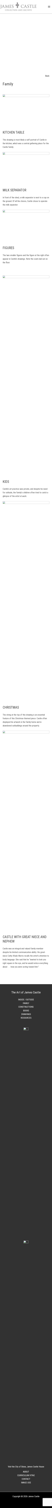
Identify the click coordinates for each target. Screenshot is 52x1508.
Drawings (26, 1014)
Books (26, 1010)
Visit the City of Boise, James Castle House (26, 1466)
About (26, 1471)
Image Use (26, 1482)
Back (47, 76)
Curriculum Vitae (26, 1475)
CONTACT (26, 1479)
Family (26, 1003)
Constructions (26, 1007)
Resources (26, 1018)
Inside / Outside (26, 999)
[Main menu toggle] (49, 7)
